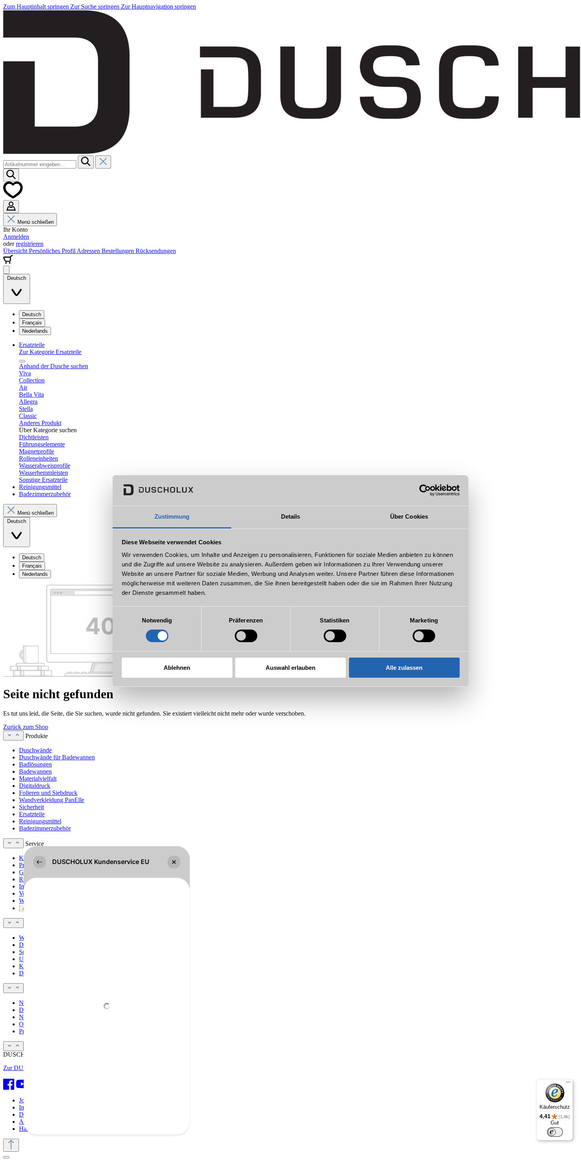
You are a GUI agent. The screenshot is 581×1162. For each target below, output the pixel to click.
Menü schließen (35, 222)
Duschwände (35, 750)
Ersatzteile (32, 814)
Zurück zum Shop (25, 726)
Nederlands (35, 331)
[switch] (246, 636)
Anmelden (16, 236)
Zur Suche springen (95, 6)
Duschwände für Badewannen (57, 757)
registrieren (29, 243)
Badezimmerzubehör (45, 828)
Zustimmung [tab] (172, 516)
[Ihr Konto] (11, 206)
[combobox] (39, 164)
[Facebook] (8, 1084)
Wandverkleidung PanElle (51, 800)
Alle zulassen (404, 667)
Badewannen (35, 771)
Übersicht (16, 250)
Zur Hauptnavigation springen (158, 6)
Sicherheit (31, 807)
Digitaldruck (34, 785)
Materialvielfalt (38, 778)
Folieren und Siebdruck (48, 792)
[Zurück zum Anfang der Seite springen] (11, 1145)
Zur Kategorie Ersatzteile (50, 352)
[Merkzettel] (13, 196)
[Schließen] (6, 1157)
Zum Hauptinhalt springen (36, 6)
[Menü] (6, 270)
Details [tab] (290, 516)
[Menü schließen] (22, 361)
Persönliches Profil (53, 250)
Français (32, 323)
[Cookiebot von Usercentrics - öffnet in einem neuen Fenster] (425, 490)
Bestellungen (119, 250)
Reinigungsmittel (40, 821)
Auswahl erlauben (290, 667)
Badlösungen (35, 764)
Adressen (89, 250)
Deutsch (31, 314)
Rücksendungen (156, 250)
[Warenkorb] (8, 262)
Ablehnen (177, 667)
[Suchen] (86, 162)
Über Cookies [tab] (409, 516)
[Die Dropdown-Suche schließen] (103, 162)
